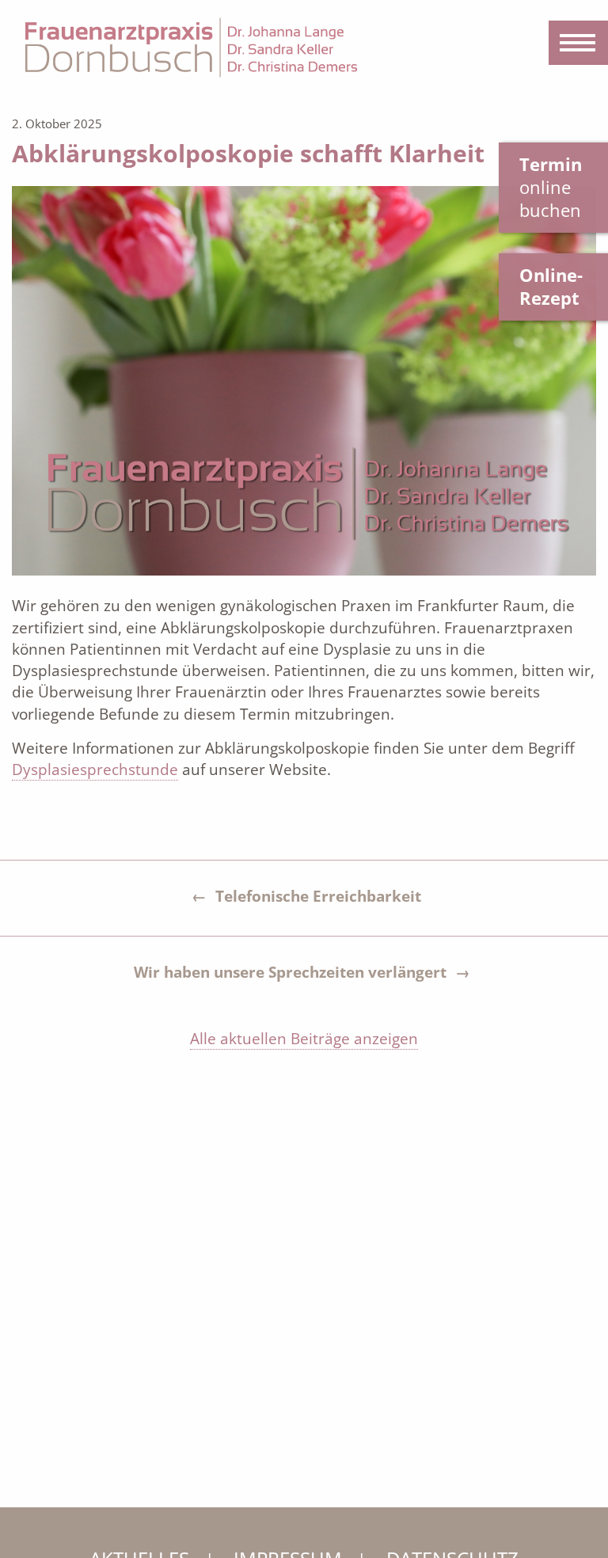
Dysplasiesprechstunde (95, 769)
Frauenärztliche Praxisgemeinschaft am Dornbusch (191, 47)
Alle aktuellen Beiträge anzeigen (304, 1038)
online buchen (550, 187)
